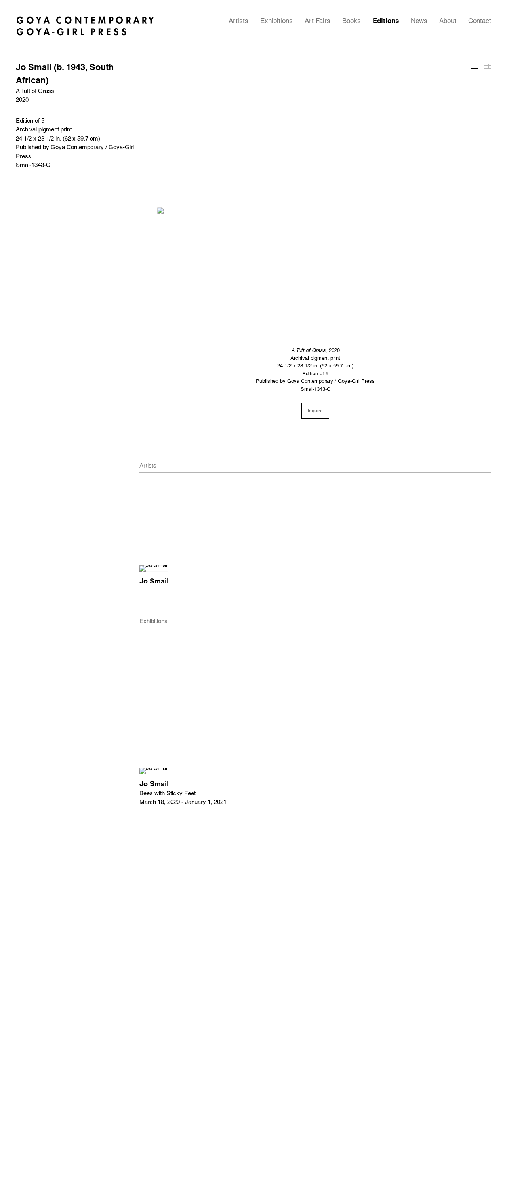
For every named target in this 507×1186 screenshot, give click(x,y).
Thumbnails (487, 66)
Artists (238, 21)
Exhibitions (276, 21)
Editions (386, 21)
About (447, 21)
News (419, 21)
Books (351, 21)
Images (474, 66)
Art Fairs (317, 21)
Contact (479, 21)
